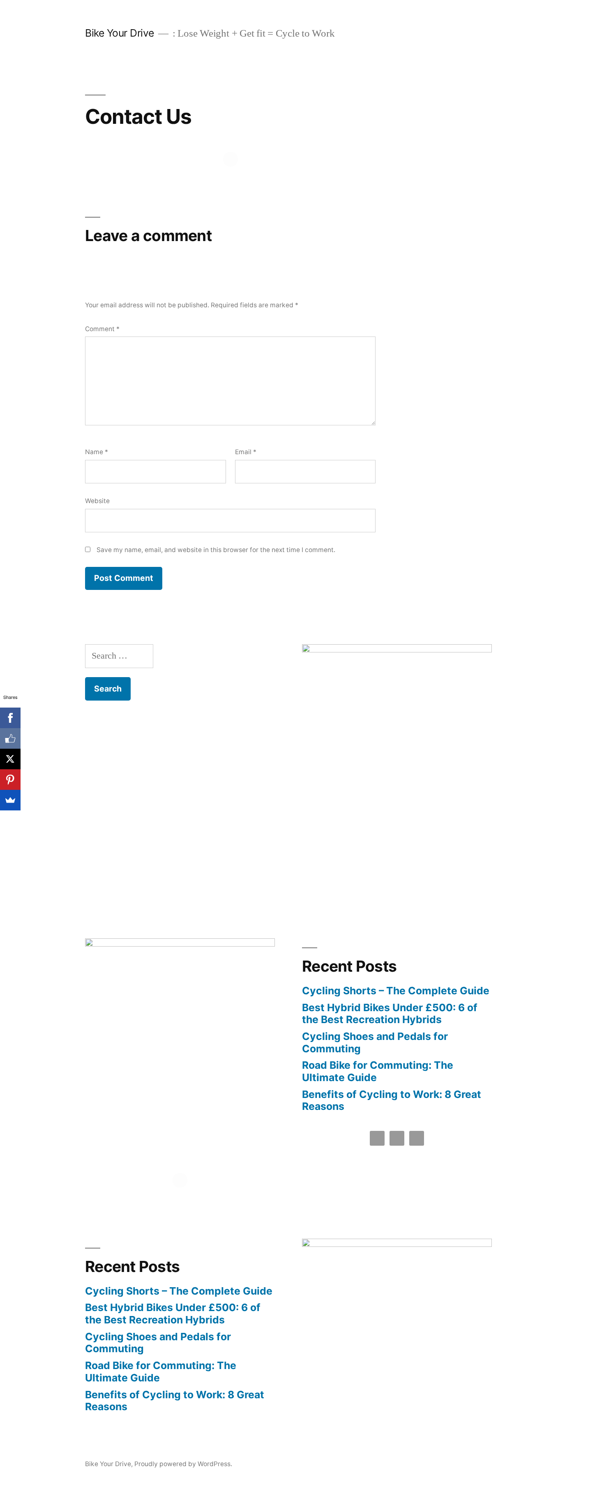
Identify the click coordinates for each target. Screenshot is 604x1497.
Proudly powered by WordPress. (183, 1464)
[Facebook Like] (10, 738)
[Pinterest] (10, 779)
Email (245, 452)
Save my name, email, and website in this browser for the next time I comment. (216, 550)
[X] (10, 759)
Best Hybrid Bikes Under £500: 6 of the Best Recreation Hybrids (389, 1013)
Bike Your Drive (119, 33)
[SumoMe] (10, 800)
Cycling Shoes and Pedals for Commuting (375, 1042)
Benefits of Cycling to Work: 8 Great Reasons (391, 1100)
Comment (102, 329)
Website (97, 501)
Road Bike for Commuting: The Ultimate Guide (377, 1071)
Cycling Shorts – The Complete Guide (395, 990)
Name (96, 452)
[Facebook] (10, 718)
